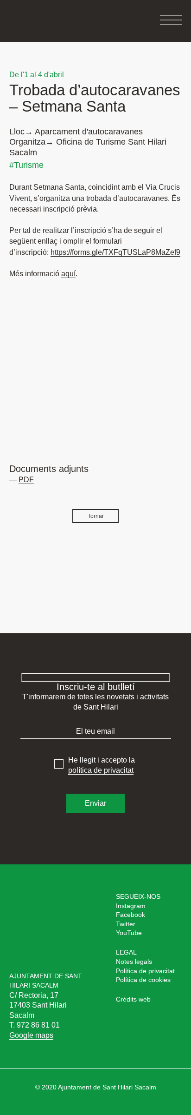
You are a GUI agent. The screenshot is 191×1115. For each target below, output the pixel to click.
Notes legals (134, 961)
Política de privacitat (145, 971)
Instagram (131, 905)
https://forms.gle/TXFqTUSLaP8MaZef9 (115, 252)
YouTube (129, 932)
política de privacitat (101, 770)
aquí (68, 274)
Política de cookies (143, 979)
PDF (26, 480)
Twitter (125, 924)
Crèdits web (133, 999)
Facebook (130, 914)
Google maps (31, 1035)
